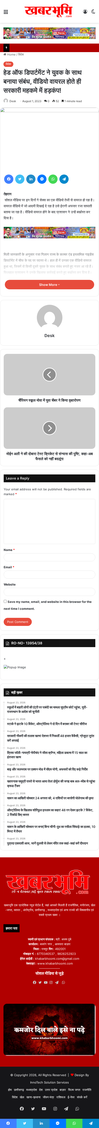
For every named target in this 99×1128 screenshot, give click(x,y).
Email (9, 567)
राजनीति (86, 1090)
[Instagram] (52, 982)
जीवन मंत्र (48, 1097)
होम (10, 1090)
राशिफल (60, 1097)
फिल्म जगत (74, 1090)
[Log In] (85, 13)
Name (9, 550)
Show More (48, 285)
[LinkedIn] (30, 179)
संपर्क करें (82, 1097)
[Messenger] (42, 179)
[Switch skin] (93, 13)
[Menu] (5, 13)
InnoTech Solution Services (49, 1082)
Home (11, 54)
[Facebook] (8, 179)
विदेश (21, 54)
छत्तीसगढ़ (19, 1090)
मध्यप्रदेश (31, 1090)
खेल (22, 1097)
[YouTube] (47, 982)
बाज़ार (63, 1090)
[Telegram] (64, 179)
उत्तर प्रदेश (51, 1090)
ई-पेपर (71, 1097)
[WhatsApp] (53, 179)
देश (41, 1090)
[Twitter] (19, 179)
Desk (12, 101)
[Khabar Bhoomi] (49, 11)
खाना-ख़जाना (33, 1097)
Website (10, 584)
